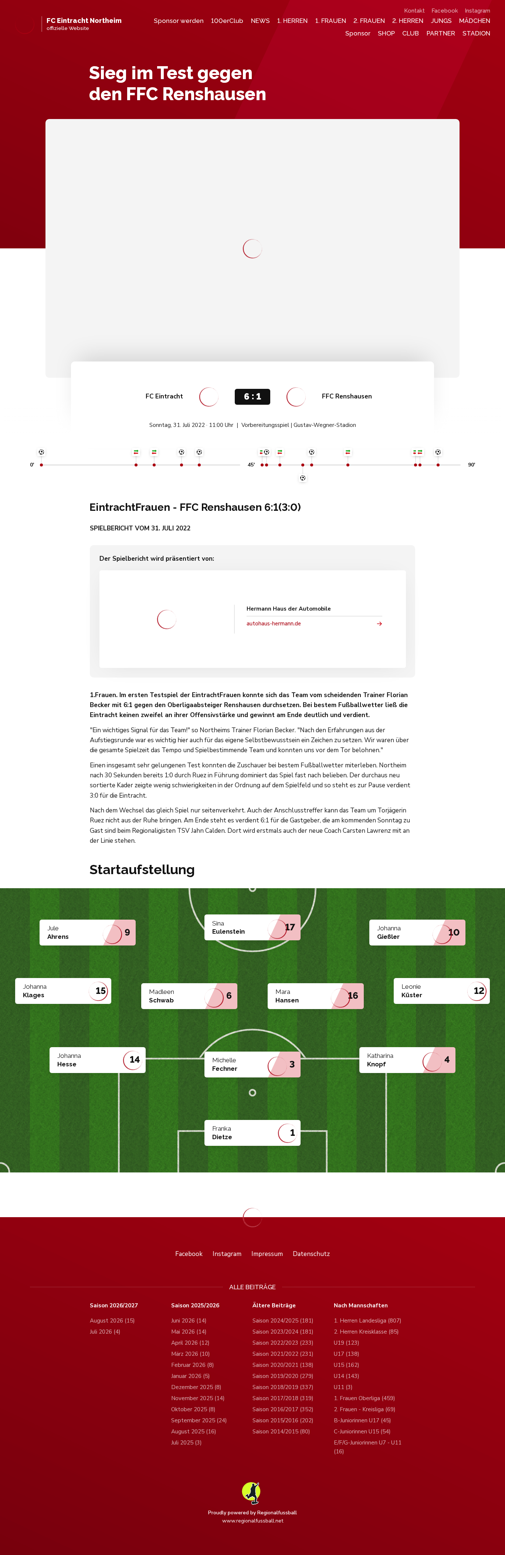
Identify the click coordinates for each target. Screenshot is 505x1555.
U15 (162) (346, 1365)
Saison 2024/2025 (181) (283, 1320)
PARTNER (441, 33)
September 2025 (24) (199, 1420)
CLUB (410, 33)
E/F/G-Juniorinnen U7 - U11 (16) (367, 1447)
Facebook (444, 10)
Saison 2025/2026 (195, 1305)
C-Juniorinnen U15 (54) (362, 1431)
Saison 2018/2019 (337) (283, 1387)
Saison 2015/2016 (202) (283, 1420)
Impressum (267, 1254)
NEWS (260, 20)
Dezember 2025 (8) (196, 1387)
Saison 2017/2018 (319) (283, 1398)
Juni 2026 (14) (189, 1320)
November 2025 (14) (198, 1398)
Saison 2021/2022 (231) (283, 1354)
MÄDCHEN (474, 20)
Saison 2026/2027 (114, 1305)
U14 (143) (346, 1376)
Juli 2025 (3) (186, 1442)
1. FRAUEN (330, 20)
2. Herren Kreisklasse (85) (366, 1331)
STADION (476, 33)
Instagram (477, 10)
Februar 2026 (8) (192, 1365)
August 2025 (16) (193, 1431)
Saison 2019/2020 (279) (283, 1376)
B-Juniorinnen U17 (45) (362, 1420)
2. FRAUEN (369, 20)
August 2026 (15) (112, 1320)
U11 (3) (343, 1387)
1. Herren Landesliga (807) (367, 1320)
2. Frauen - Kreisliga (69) (365, 1409)
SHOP (386, 33)
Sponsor (357, 33)
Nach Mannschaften (361, 1305)
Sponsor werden (179, 20)
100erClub (227, 20)
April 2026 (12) (190, 1343)
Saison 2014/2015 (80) (281, 1431)
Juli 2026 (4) (105, 1331)
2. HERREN (407, 20)
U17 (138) (346, 1354)
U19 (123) (346, 1343)
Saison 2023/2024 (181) (283, 1331)
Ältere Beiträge (274, 1305)
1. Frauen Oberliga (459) (364, 1398)
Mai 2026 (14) (189, 1331)
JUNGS (441, 20)
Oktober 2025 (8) (193, 1409)
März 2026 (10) (190, 1354)
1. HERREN (292, 20)
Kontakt (414, 10)
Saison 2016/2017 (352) (283, 1409)
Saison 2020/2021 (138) (283, 1365)
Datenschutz (311, 1254)
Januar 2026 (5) (190, 1376)
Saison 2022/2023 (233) (283, 1343)
